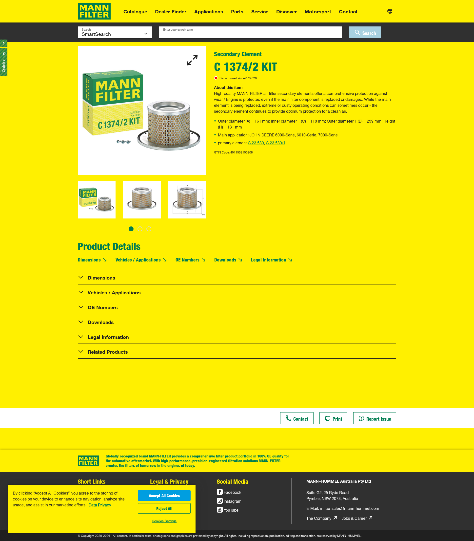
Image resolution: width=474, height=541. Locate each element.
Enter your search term (178, 28)
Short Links (91, 481)
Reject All (164, 508)
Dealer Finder (170, 11)
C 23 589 (256, 142)
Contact (348, 11)
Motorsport (318, 11)
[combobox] (250, 32)
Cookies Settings (164, 520)
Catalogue (135, 11)
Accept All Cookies (164, 495)
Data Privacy (100, 504)
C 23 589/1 (275, 142)
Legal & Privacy (169, 481)
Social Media (232, 481)
